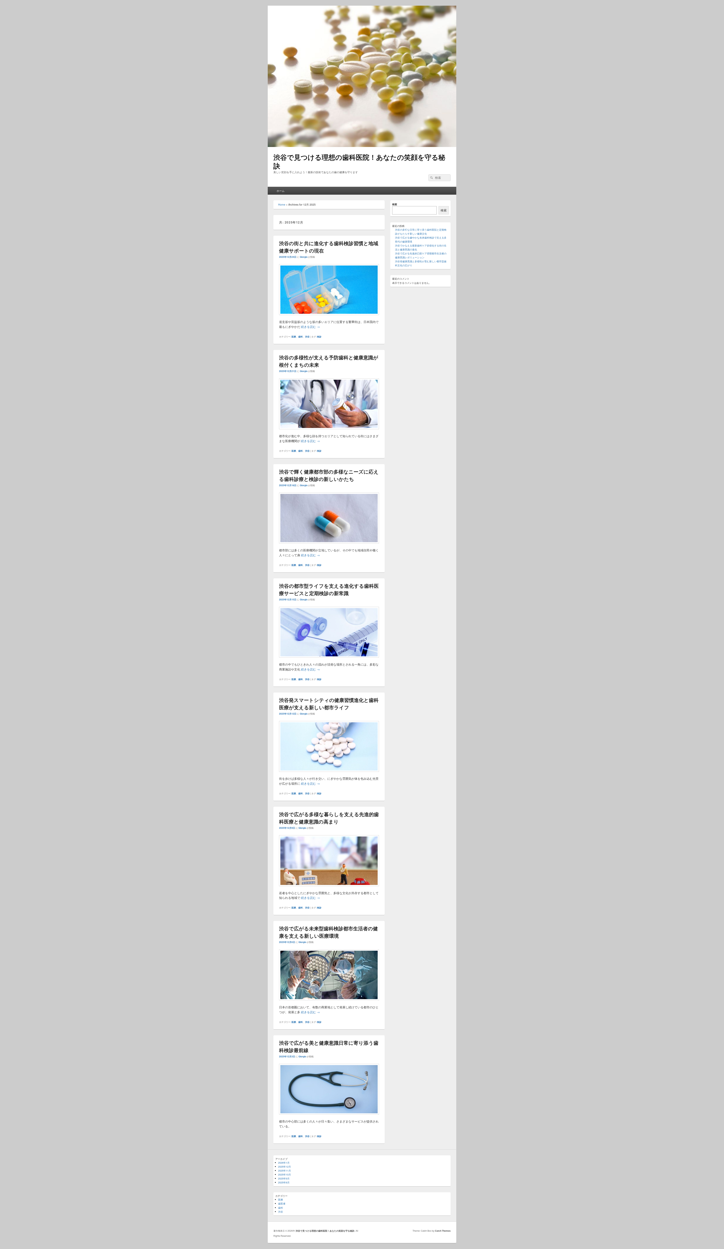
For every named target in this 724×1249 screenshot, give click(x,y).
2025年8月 (284, 1182)
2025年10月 (284, 1174)
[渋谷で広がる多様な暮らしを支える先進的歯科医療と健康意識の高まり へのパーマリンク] (329, 888)
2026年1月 (284, 1162)
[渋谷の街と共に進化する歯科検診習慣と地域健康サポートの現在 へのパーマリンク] (329, 317)
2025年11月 (284, 1170)
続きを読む (310, 326)
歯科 (300, 336)
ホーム (281, 191)
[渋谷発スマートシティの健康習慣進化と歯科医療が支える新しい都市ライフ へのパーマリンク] (329, 773)
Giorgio (304, 257)
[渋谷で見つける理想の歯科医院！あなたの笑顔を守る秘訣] (362, 146)
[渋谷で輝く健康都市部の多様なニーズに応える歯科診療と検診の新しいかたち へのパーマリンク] (329, 545)
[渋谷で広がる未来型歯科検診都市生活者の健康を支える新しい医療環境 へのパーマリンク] (329, 1002)
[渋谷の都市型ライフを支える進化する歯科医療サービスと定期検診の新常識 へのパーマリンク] (329, 659)
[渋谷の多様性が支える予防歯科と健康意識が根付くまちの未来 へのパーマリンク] (329, 431)
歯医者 (281, 1203)
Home (281, 204)
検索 (394, 204)
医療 (293, 336)
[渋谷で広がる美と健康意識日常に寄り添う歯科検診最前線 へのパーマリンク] (329, 1116)
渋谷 (307, 336)
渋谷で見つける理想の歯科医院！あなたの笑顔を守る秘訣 (359, 161)
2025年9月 (284, 1178)
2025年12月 (284, 1166)
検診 (319, 336)
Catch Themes (443, 1230)
